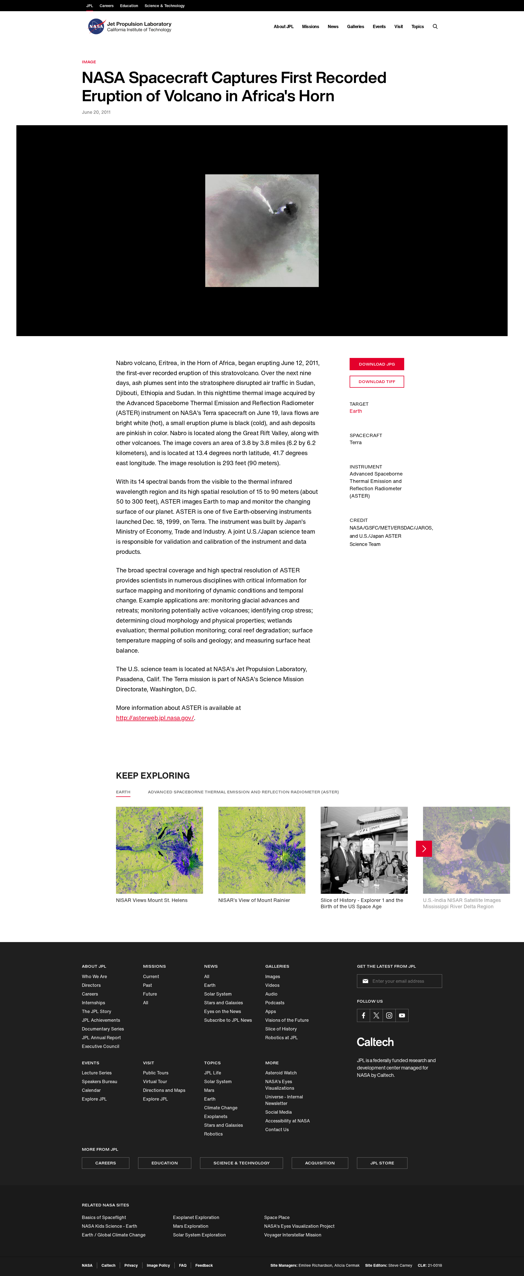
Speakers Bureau (99, 1081)
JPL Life (212, 1072)
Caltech (108, 1265)
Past (147, 985)
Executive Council (100, 1046)
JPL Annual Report (101, 1037)
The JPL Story (96, 1011)
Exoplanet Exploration (196, 1217)
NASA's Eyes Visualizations (279, 1084)
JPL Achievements (101, 1020)
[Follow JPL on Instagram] (389, 1015)
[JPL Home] (140, 26)
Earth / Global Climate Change (113, 1235)
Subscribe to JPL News (228, 1020)
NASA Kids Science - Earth (109, 1226)
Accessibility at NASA (287, 1120)
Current (151, 976)
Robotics (213, 1134)
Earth (356, 410)
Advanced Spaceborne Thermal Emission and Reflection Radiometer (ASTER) (243, 792)
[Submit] (364, 981)
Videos (272, 985)
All (145, 1002)
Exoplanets (215, 1116)
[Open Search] (435, 26)
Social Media (278, 1112)
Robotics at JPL (281, 1037)
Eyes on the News (222, 1011)
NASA (87, 1265)
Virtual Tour (155, 1081)
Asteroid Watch (281, 1072)
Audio (271, 994)
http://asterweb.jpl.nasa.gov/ (155, 717)
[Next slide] (424, 849)
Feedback (204, 1265)
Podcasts (274, 1002)
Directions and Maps (164, 1090)
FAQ (182, 1265)
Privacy (131, 1265)
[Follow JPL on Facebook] (363, 1015)
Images (272, 976)
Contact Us (277, 1129)
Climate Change (220, 1107)
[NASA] (96, 26)
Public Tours (155, 1072)
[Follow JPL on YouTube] (402, 1015)
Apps (270, 1011)
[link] (262, 230)
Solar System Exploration (199, 1235)
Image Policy (158, 1265)
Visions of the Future (287, 1020)
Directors (91, 985)
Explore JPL (94, 1099)
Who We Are (94, 976)
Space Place (277, 1217)
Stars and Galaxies (223, 1002)
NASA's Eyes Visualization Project (299, 1226)
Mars (209, 1090)
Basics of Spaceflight (104, 1217)
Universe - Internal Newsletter (284, 1100)
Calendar (91, 1090)
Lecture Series (97, 1072)
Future (150, 994)
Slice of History (281, 1029)
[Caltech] (375, 1041)
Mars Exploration (191, 1226)
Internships (93, 1002)
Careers (90, 994)
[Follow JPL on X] (376, 1015)
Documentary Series (103, 1029)
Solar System (218, 994)
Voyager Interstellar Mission (292, 1235)
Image (89, 62)
